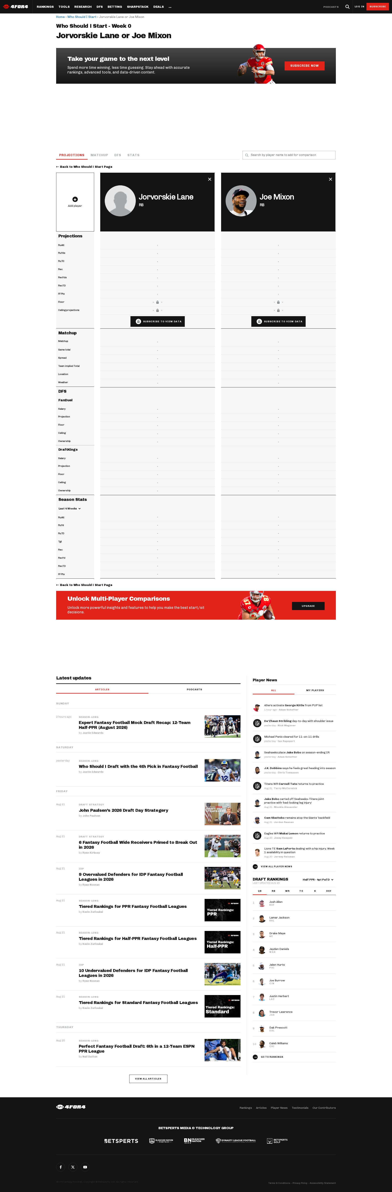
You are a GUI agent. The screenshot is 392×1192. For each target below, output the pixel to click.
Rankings (45, 7)
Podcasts (331, 7)
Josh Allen (276, 902)
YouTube (85, 1167)
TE (301, 891)
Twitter (73, 1167)
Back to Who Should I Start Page (86, 166)
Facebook (60, 1167)
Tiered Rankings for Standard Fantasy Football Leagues (138, 1002)
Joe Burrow (277, 980)
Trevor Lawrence (281, 1012)
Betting (115, 7)
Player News (279, 1108)
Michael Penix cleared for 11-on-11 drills (291, 736)
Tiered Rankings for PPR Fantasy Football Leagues (133, 906)
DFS (117, 155)
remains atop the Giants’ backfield (297, 818)
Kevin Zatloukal (92, 911)
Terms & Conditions (279, 1183)
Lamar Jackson (279, 917)
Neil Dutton (89, 1056)
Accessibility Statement (323, 1183)
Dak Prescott (278, 1027)
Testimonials (300, 1108)
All (273, 690)
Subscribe (378, 6)
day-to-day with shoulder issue (298, 721)
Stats (133, 155)
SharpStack (137, 7)
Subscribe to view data (162, 321)
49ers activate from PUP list (293, 705)
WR (287, 891)
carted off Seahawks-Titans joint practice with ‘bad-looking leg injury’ (294, 800)
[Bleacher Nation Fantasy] (161, 1141)
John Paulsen (91, 815)
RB (273, 891)
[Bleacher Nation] (194, 1141)
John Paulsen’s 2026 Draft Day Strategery (123, 810)
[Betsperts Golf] (277, 1141)
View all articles (148, 1078)
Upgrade (308, 606)
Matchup (99, 155)
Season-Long (89, 717)
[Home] (71, 1107)
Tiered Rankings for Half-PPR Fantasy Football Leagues (138, 938)
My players (315, 690)
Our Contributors (324, 1108)
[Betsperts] (121, 1141)
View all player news (276, 866)
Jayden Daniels (279, 949)
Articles (102, 689)
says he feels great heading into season (300, 768)
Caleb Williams (278, 1043)
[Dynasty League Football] (236, 1141)
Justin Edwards (93, 732)
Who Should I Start (81, 17)
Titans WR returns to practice (294, 784)
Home (60, 17)
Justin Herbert (279, 996)
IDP (81, 868)
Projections (72, 155)
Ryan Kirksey (91, 852)
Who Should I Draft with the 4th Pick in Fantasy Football (138, 766)
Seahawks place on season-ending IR (297, 752)
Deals (158, 7)
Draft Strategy (91, 804)
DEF (328, 891)
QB (260, 891)
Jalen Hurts (277, 964)
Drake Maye (277, 933)
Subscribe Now (304, 66)
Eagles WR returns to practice (294, 833)
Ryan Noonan (91, 884)
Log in (359, 6)
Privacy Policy (300, 1183)
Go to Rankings (272, 1057)
